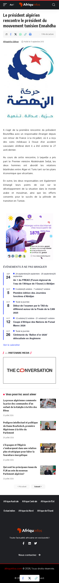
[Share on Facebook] (10, 34)
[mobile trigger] (5, 5)
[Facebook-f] (23, 543)
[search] (53, 4)
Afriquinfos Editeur (11, 41)
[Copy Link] (25, 34)
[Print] (30, 34)
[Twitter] (35, 543)
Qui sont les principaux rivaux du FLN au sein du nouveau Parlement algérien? (20, 470)
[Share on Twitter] (15, 34)
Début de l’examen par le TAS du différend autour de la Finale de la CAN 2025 (34, 309)
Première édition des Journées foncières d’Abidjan (29, 294)
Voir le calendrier (11, 344)
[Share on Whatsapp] (20, 34)
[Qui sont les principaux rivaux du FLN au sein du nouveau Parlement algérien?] (48, 470)
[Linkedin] (29, 543)
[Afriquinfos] (29, 4)
